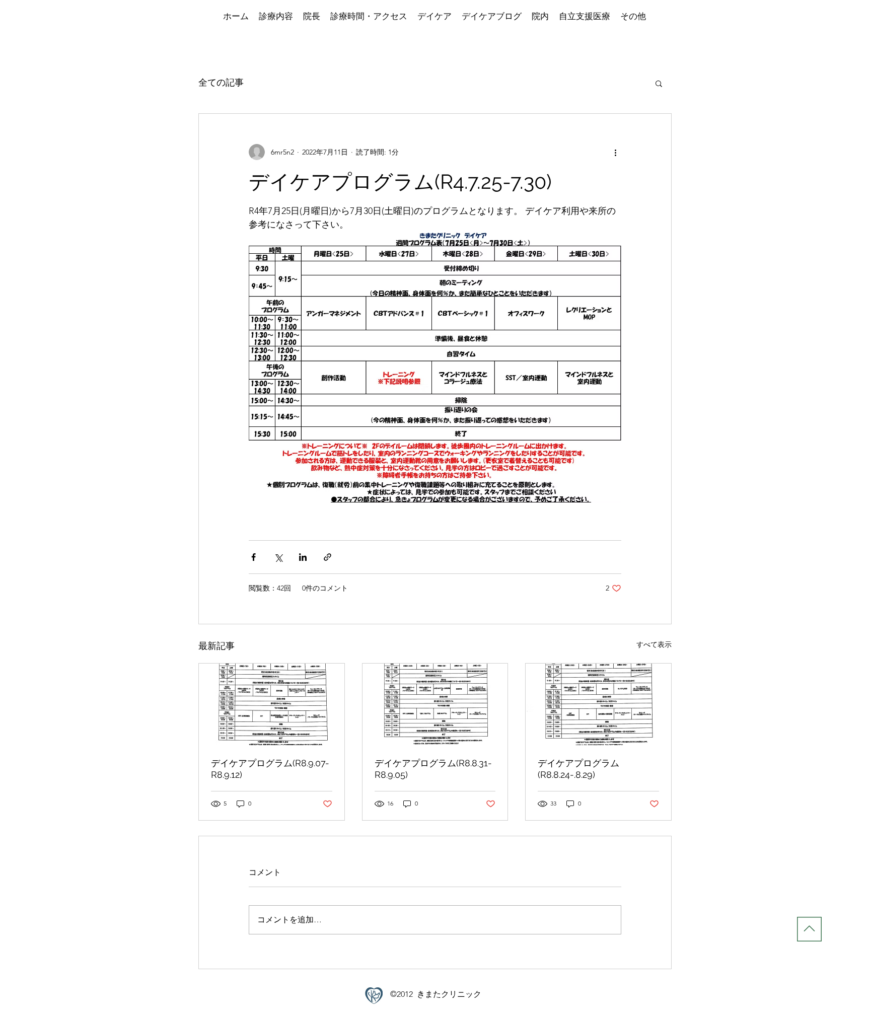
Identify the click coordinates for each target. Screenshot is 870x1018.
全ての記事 (221, 82)
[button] (659, 83)
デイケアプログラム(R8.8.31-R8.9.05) (433, 769)
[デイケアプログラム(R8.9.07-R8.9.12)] (271, 704)
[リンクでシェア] (327, 557)
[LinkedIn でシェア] (303, 557)
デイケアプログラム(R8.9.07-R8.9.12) (270, 769)
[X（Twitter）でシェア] (278, 557)
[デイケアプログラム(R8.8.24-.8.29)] (598, 704)
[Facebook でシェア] (253, 557)
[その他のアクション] (615, 152)
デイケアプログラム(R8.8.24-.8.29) (578, 769)
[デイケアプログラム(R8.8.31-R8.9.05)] (435, 704)
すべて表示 (654, 644)
